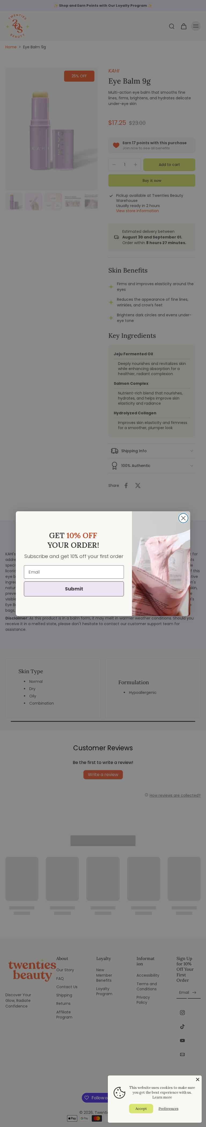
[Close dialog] (183, 518)
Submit (74, 588)
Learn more (162, 1097)
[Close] (197, 1079)
